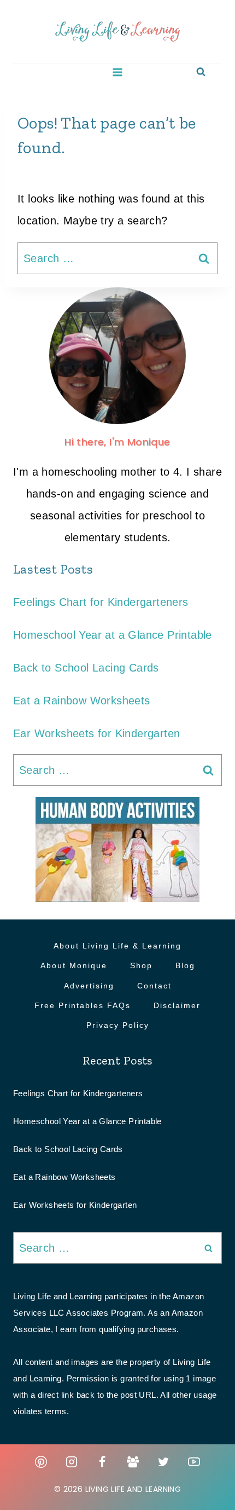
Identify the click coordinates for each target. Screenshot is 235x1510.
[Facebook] (102, 1462)
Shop (141, 965)
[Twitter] (163, 1462)
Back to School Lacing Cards (86, 668)
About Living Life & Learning (117, 945)
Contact (154, 985)
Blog (185, 965)
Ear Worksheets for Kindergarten (96, 733)
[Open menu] (118, 71)
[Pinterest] (41, 1462)
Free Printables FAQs (82, 1005)
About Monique (73, 965)
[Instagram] (72, 1462)
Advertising (89, 985)
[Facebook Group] (133, 1462)
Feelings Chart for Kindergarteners (101, 602)
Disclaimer (177, 1005)
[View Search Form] (201, 72)
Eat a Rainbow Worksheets (81, 701)
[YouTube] (194, 1462)
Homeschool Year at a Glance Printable (112, 635)
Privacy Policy (117, 1025)
